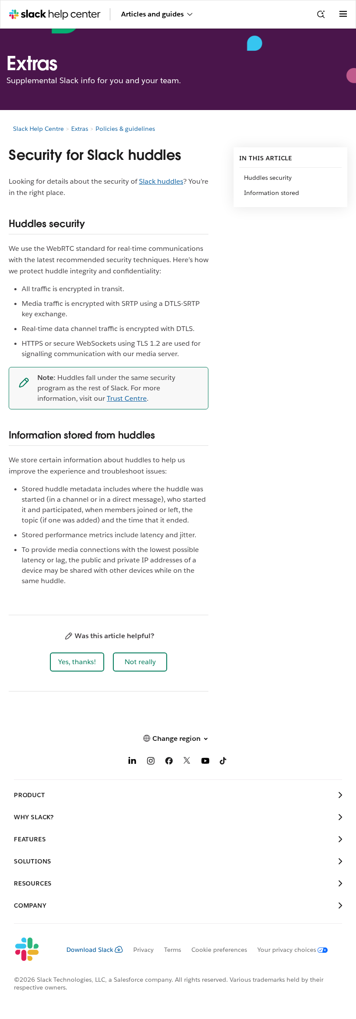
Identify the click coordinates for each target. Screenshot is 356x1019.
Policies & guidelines (125, 129)
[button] (77, 662)
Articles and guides (152, 14)
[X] (187, 762)
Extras (79, 129)
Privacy (143, 950)
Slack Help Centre (38, 129)
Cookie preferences (219, 950)
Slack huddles (161, 181)
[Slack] (33, 950)
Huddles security (268, 178)
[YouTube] (205, 762)
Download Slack (89, 950)
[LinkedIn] (132, 762)
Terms (172, 950)
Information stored (271, 193)
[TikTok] (223, 762)
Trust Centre (127, 398)
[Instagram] (151, 762)
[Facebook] (169, 762)
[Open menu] (343, 14)
